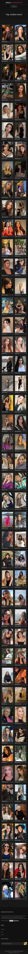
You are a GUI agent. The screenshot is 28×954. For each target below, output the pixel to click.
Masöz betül (17, 295)
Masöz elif (4, 567)
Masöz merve (5, 197)
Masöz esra (4, 119)
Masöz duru (4, 80)
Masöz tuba (17, 820)
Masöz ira (17, 334)
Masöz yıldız (4, 41)
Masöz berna (5, 898)
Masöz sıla (4, 353)
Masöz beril (4, 762)
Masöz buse (17, 256)
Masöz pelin (4, 626)
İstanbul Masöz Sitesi (18, 951)
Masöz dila (17, 139)
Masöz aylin (17, 80)
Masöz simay (18, 314)
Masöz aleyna (18, 704)
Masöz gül (17, 450)
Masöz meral (18, 665)
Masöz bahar (18, 217)
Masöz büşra (5, 509)
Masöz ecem (5, 431)
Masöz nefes (18, 587)
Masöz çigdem (18, 606)
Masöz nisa (4, 704)
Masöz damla (18, 509)
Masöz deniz (5, 61)
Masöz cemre (18, 119)
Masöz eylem (5, 295)
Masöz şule (17, 275)
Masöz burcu (5, 470)
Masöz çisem (5, 743)
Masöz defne (18, 840)
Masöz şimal (18, 762)
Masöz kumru (18, 236)
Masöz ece (4, 139)
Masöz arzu (4, 314)
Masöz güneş (18, 470)
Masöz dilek (17, 528)
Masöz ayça (17, 373)
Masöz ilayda (5, 879)
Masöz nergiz (5, 256)
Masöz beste (5, 587)
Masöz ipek (17, 548)
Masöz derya (18, 61)
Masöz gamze (5, 217)
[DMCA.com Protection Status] (14, 920)
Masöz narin (18, 860)
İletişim (2, 934)
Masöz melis (5, 489)
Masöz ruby (4, 275)
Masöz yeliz (17, 489)
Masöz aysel (17, 801)
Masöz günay (5, 411)
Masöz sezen (5, 782)
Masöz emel (17, 645)
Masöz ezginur (5, 860)
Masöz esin (17, 197)
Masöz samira (5, 684)
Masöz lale (4, 450)
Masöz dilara (18, 100)
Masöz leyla (4, 373)
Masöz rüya (17, 898)
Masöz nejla (4, 820)
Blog (2, 932)
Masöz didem (18, 41)
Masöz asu (4, 606)
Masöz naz (4, 178)
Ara (25, 943)
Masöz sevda (18, 626)
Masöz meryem (18, 723)
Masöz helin (4, 158)
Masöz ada (17, 684)
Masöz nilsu (4, 236)
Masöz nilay (4, 645)
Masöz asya (4, 723)
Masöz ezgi (4, 840)
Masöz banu (4, 801)
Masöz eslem (5, 528)
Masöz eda (4, 665)
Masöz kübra (5, 100)
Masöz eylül (17, 178)
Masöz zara (17, 392)
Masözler (3, 929)
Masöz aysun (5, 548)
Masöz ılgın (4, 334)
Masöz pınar (5, 392)
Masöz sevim (18, 567)
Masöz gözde (18, 411)
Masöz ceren (18, 879)
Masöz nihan (18, 743)
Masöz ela (17, 353)
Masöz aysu (17, 158)
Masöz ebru (17, 782)
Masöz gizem (18, 431)
